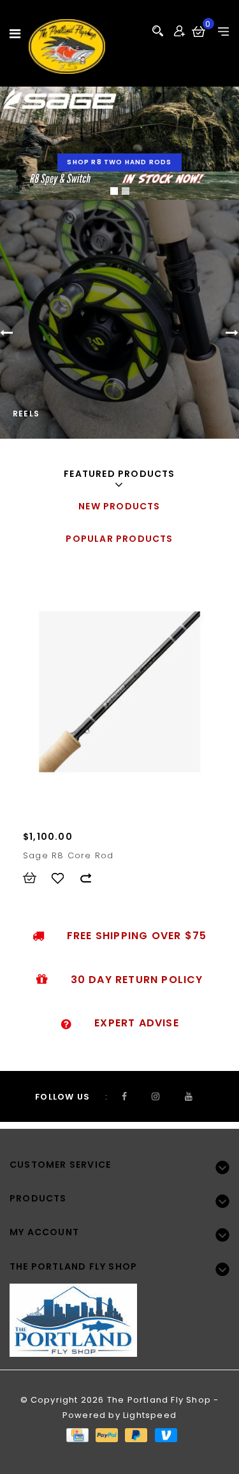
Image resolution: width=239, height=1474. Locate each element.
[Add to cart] (35, 878)
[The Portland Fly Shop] (67, 46)
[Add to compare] (92, 878)
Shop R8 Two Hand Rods (119, 162)
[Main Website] (119, 1313)
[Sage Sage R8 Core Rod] (119, 692)
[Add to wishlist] (63, 878)
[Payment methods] (76, 1434)
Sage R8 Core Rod (68, 855)
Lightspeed (150, 1415)
